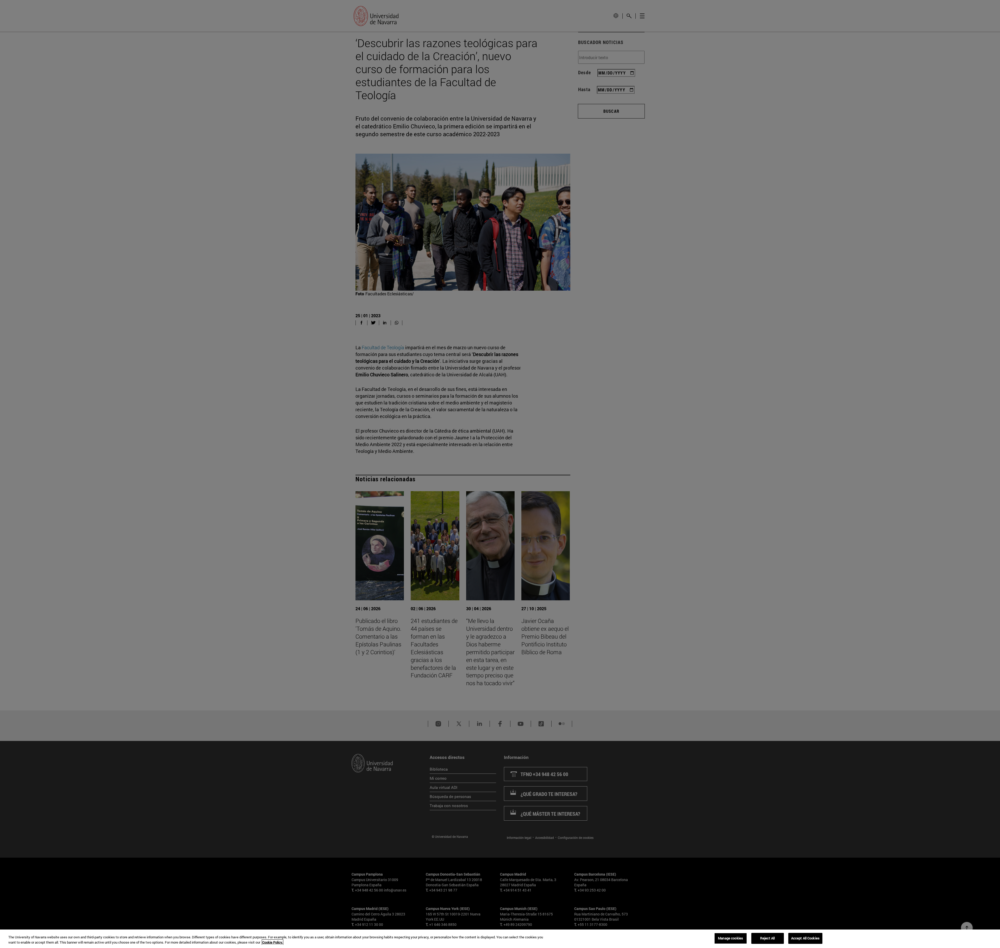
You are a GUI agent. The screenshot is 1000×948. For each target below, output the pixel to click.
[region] (500, 939)
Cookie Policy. (272, 942)
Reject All (767, 938)
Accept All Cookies (805, 938)
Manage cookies (730, 938)
